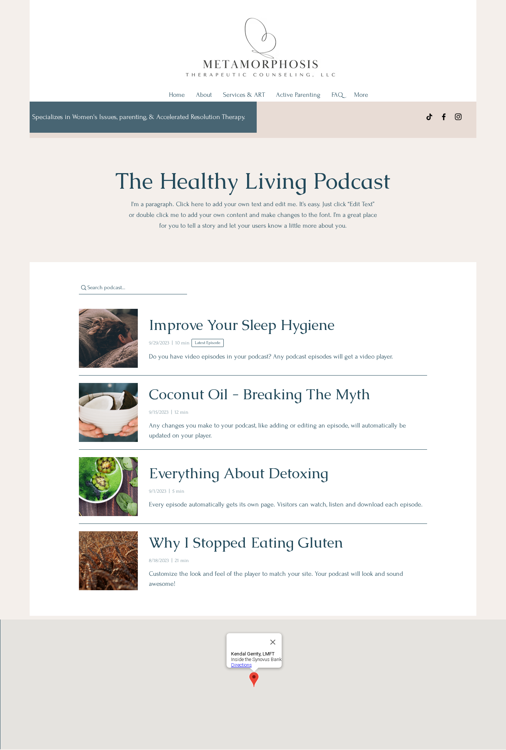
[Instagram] (458, 116)
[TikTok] (429, 116)
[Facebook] (443, 116)
